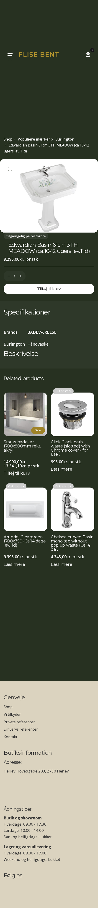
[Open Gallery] (10, 169)
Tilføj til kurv (17, 473)
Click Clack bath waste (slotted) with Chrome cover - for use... (70, 448)
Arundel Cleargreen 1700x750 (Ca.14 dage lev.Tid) (25, 541)
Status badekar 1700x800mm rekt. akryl (22, 446)
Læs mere (61, 469)
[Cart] (88, 54)
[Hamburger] (10, 54)
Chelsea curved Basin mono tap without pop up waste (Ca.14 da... (72, 543)
